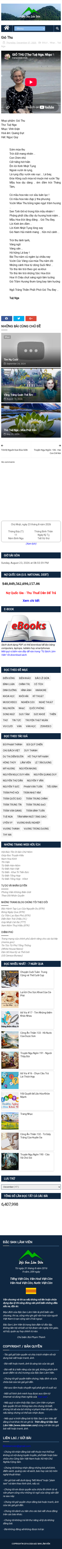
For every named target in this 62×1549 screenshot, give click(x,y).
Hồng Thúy (9, 762)
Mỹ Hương (9, 768)
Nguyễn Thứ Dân (13, 780)
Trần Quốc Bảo (12, 798)
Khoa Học (9, 696)
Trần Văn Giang (12, 810)
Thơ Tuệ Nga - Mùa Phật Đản (20, 430)
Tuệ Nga (8, 816)
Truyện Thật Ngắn (36, 720)
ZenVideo (45, 726)
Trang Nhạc (26, 1114)
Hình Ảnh (26, 690)
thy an (7, 834)
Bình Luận (8, 684)
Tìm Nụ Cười (11, 359)
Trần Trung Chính (37, 798)
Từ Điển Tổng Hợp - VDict (14, 879)
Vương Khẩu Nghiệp (28, 822)
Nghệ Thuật (46, 702)
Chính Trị (24, 684)
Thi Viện (5, 862)
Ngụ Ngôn (8, 708)
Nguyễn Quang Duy (45, 774)
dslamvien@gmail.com (18, 1446)
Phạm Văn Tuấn (33, 786)
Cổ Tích (38, 684)
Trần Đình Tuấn (35, 810)
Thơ (6, 407)
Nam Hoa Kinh (9, 858)
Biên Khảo (25, 678)
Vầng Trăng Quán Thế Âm (18, 394)
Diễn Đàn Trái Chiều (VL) (14, 918)
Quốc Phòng (36, 708)
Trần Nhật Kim (32, 792)
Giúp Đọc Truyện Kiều (12, 855)
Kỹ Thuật (38, 696)
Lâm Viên (25, 762)
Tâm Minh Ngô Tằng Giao (31, 816)
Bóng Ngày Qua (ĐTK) (13, 912)
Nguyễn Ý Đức (11, 786)
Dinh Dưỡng (10, 690)
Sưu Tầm (24, 714)
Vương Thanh (11, 828)
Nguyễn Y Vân (35, 780)
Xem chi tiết (31, 600)
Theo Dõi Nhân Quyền (12, 895)
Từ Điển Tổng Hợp (10, 875)
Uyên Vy (8, 822)
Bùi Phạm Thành (12, 744)
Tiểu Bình (52, 786)
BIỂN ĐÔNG (9, 678)
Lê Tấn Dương (43, 762)
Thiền (52, 714)
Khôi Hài (23, 696)
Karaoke (41, 690)
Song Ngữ (9, 714)
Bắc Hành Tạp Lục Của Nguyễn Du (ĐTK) (23, 908)
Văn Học (31, 726)
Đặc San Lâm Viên (42, 1544)
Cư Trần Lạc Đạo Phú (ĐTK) (15, 915)
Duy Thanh (30, 750)
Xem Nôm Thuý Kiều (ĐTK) (15, 925)
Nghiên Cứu (28, 702)
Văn (19, 726)
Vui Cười (8, 726)
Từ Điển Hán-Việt (10, 868)
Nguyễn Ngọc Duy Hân (16, 774)
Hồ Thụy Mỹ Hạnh (38, 756)
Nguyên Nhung (28, 768)
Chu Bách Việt (11, 750)
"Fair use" (42, 1396)
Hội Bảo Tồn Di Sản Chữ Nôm (16, 852)
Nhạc (53, 42)
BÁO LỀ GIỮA (42, 678)
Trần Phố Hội (11, 792)
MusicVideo (10, 702)
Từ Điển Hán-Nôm (10, 865)
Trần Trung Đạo (36, 804)
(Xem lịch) (31, 543)
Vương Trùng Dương (36, 828)
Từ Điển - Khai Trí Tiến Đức (15, 872)
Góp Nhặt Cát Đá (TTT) (13, 922)
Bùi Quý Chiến (35, 744)
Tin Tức (16, 720)
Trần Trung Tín (12, 804)
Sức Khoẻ (39, 714)
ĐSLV (45, 42)
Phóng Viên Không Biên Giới (16, 892)
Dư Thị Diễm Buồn (13, 756)
